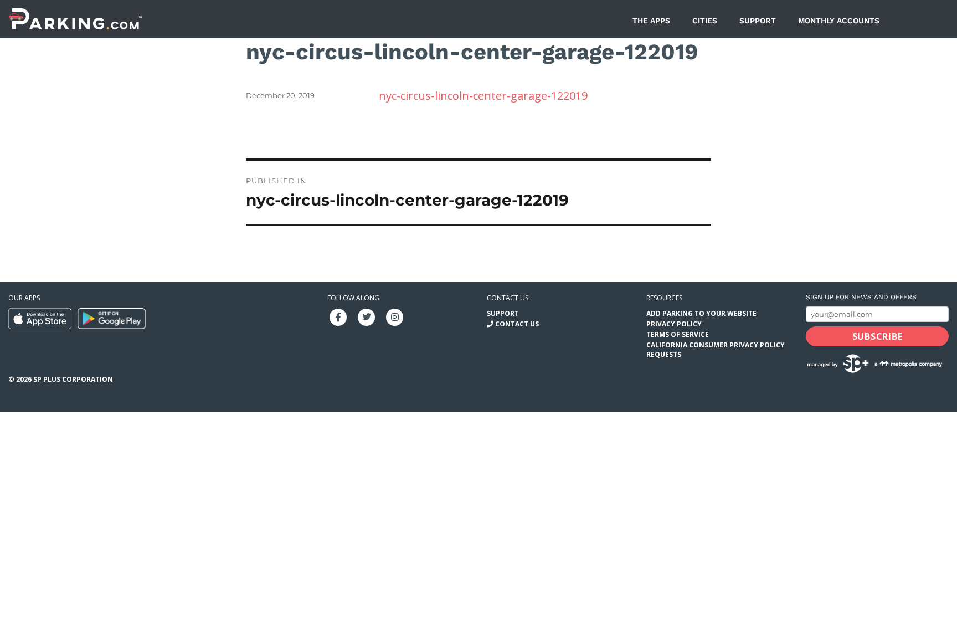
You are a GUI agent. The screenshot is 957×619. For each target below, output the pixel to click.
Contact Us (517, 324)
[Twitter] (367, 316)
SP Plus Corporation (73, 379)
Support (757, 20)
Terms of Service (677, 334)
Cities (704, 20)
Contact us (507, 298)
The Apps (651, 20)
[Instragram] (395, 316)
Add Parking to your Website (701, 313)
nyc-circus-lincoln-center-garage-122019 (483, 95)
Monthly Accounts (838, 20)
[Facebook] (338, 316)
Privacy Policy (674, 324)
